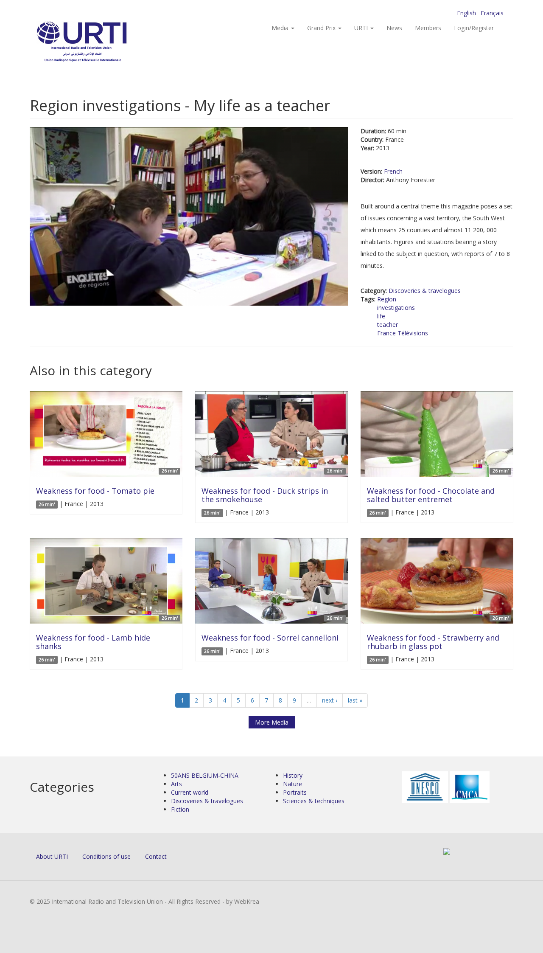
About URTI (52, 856)
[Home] (98, 43)
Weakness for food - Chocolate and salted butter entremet (431, 495)
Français (492, 13)
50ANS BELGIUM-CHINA (204, 775)
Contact (156, 856)
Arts (176, 784)
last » (355, 700)
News (394, 28)
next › (329, 700)
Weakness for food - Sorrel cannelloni (270, 638)
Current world (189, 792)
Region (386, 299)
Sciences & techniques (313, 801)
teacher (387, 324)
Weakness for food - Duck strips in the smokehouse (265, 495)
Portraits (295, 792)
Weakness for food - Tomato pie (95, 491)
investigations (396, 308)
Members (428, 28)
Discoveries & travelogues (425, 291)
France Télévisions (402, 333)
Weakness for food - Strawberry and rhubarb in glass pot (433, 642)
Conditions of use (106, 856)
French (393, 171)
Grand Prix (322, 28)
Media (281, 28)
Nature (292, 784)
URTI (361, 28)
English (466, 13)
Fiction (180, 809)
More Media (271, 722)
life (381, 316)
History (292, 775)
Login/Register (474, 28)
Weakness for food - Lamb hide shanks (93, 642)
